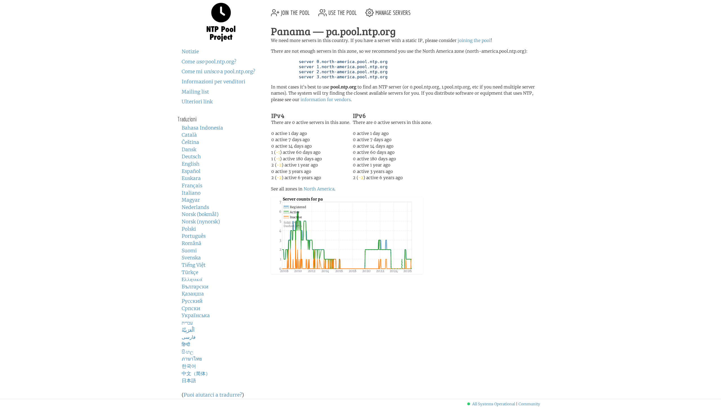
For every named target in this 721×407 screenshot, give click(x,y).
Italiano (191, 193)
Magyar (191, 200)
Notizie (190, 51)
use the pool (342, 10)
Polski (189, 229)
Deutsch (191, 157)
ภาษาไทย (192, 359)
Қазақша (193, 294)
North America (319, 189)
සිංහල (187, 352)
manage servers (392, 10)
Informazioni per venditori (213, 82)
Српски (191, 308)
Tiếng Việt (194, 265)
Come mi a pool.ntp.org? (218, 71)
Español (191, 171)
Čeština (190, 142)
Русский (192, 301)
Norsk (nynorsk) (201, 222)
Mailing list (195, 92)
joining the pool (474, 40)
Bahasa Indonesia (202, 128)
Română (191, 243)
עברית (187, 323)
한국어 (189, 366)
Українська (196, 315)
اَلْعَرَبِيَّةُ (188, 330)
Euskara (191, 178)
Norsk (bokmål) (200, 214)
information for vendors (326, 99)
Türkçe (190, 272)
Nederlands (195, 207)
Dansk (189, 149)
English (190, 164)
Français (192, 186)
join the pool (294, 10)
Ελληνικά (192, 279)
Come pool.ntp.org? (209, 62)
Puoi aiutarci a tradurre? (213, 395)
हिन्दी (186, 344)
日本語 (189, 380)
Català (189, 135)
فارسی (188, 337)
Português (194, 236)
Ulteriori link (197, 102)
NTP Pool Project (221, 22)
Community (529, 404)
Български (195, 287)
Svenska (191, 258)
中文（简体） (196, 373)
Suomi (189, 251)
